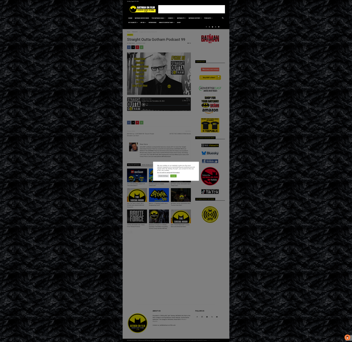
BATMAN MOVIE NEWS (142, 18)
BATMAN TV (181, 18)
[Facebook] (206, 27)
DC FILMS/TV (132, 22)
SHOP (179, 22)
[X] (215, 27)
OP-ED (142, 22)
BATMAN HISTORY (194, 18)
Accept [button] (173, 176)
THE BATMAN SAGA (158, 18)
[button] (223, 18)
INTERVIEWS (152, 22)
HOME (130, 18)
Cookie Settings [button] (163, 176)
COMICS (170, 18)
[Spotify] (212, 27)
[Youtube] (218, 27)
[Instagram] (209, 27)
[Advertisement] (191, 9)
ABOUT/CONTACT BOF (166, 22)
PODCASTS (207, 18)
